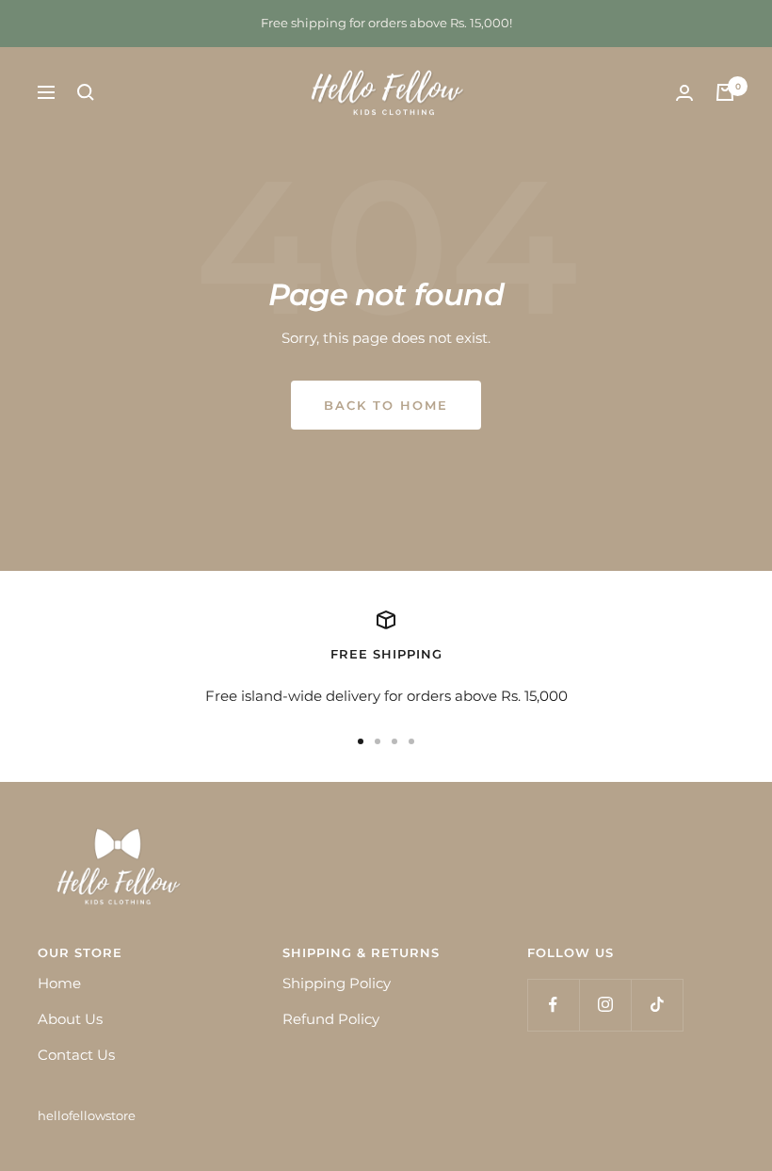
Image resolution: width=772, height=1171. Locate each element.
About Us (70, 1019)
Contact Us (76, 1055)
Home (59, 983)
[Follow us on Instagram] (605, 1005)
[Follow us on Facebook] (553, 1005)
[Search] (85, 92)
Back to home (386, 405)
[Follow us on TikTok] (657, 1005)
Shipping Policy (336, 983)
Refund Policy (330, 1019)
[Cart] (725, 92)
